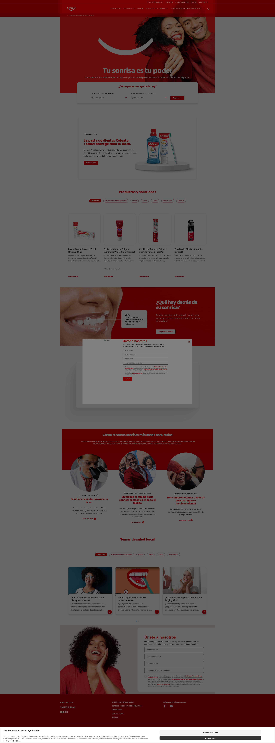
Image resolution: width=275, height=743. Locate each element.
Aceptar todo (210, 738)
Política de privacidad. (12, 741)
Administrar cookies (210, 732)
